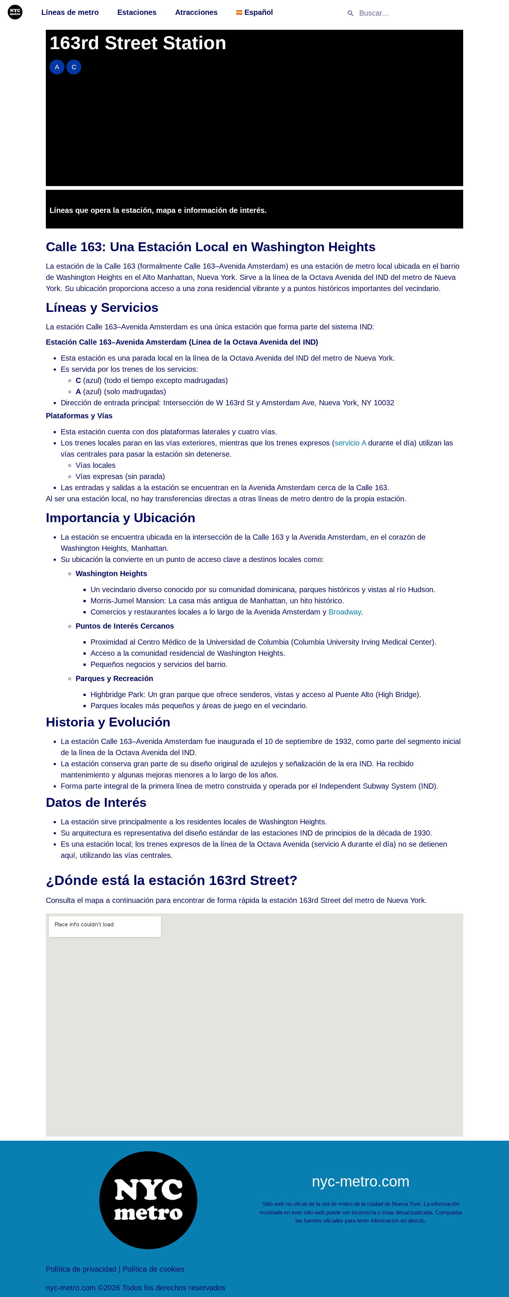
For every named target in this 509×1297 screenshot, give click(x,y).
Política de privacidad (81, 1269)
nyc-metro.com (361, 1181)
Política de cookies (153, 1269)
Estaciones (137, 12)
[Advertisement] (254, 134)
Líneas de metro (70, 12)
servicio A (350, 443)
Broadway (345, 612)
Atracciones (196, 12)
